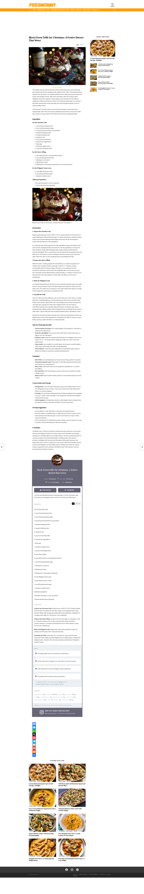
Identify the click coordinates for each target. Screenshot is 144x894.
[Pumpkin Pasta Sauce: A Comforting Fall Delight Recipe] (42, 848)
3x (79, 503)
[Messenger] (57, 727)
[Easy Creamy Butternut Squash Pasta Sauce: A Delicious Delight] (42, 798)
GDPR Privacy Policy (83, 874)
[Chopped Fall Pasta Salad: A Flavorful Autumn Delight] (72, 798)
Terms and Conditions (93, 874)
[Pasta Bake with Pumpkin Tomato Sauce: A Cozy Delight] (72, 848)
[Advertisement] (72, 22)
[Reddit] (57, 751)
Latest (112, 6)
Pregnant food (41, 9)
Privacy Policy (86, 9)
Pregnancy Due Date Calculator (60, 9)
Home (34, 9)
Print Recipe (46, 490)
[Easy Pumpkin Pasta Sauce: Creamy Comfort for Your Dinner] (72, 823)
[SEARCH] (114, 9)
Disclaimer (75, 875)
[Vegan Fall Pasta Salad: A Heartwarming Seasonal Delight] (42, 823)
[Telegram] (57, 741)
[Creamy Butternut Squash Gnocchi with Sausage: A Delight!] (42, 773)
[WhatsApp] (57, 731)
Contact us (95, 9)
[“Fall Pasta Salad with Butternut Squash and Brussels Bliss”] (72, 773)
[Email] (57, 744)
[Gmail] (57, 748)
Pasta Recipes (62, 831)
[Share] (57, 755)
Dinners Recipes (32, 781)
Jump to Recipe (57, 87)
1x (73, 503)
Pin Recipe (70, 490)
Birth (48, 9)
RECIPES (73, 9)
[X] (57, 734)
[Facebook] (57, 724)
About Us (78, 9)
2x (76, 503)
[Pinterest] (57, 738)
